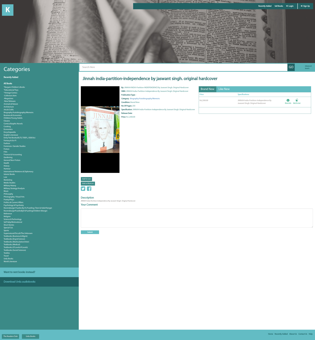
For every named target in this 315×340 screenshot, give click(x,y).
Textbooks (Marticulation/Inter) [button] (16, 242)
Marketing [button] (8, 180)
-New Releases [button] (10, 101)
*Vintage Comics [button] (10, 93)
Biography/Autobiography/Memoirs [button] (18, 113)
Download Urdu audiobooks (19, 281)
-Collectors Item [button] (10, 96)
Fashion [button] (7, 143)
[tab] (207, 89)
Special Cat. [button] (8, 228)
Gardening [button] (8, 157)
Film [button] (5, 152)
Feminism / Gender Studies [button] (14, 146)
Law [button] (5, 177)
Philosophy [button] (8, 194)
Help (311, 334)
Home (270, 334)
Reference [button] (8, 214)
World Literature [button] (10, 262)
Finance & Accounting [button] (13, 155)
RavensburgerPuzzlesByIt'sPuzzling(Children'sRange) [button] (25, 211)
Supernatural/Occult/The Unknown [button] (18, 233)
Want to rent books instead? (19, 272)
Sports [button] (6, 231)
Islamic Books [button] (9, 174)
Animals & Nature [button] (11, 104)
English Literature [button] (11, 135)
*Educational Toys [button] (11, 90)
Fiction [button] (6, 149)
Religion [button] (7, 217)
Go (291, 67)
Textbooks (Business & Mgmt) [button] (16, 236)
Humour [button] (7, 169)
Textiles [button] (7, 253)
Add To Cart (86, 179)
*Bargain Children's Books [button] (14, 87)
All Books (8, 84)
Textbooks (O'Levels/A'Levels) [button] (16, 247)
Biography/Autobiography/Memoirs (145, 99)
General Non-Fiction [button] (12, 160)
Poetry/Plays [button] (9, 200)
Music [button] (6, 191)
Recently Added (264, 6)
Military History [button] (10, 186)
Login (290, 6)
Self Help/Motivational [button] (13, 222)
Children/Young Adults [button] (13, 118)
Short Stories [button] (9, 225)
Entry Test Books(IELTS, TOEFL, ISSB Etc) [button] (19, 138)
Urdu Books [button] (8, 259)
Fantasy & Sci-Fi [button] (10, 141)
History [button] (6, 166)
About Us (293, 334)
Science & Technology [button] (13, 219)
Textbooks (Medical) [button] (12, 245)
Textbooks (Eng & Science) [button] (14, 239)
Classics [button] (7, 121)
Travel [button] (6, 256)
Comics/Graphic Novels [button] (13, 124)
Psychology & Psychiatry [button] (14, 205)
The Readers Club (10, 336)
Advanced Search (308, 67)
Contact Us (302, 334)
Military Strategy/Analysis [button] (14, 189)
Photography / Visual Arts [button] (14, 197)
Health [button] (6, 163)
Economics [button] (8, 129)
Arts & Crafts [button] (9, 110)
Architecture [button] (9, 107)
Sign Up (306, 6)
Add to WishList (88, 183)
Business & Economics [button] (13, 115)
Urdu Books (30, 336)
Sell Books (279, 6)
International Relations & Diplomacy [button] (18, 172)
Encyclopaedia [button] (10, 132)
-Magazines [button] (8, 99)
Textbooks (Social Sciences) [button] (15, 250)
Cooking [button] (7, 127)
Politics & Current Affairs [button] (13, 203)
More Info (288, 103)
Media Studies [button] (9, 183)
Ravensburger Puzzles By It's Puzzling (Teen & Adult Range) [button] (28, 208)
